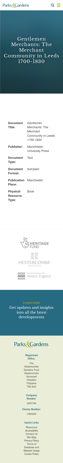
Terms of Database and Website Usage (32, 447)
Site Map (31, 437)
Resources (31, 427)
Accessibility (31, 430)
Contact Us (31, 433)
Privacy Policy (31, 440)
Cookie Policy (31, 453)
